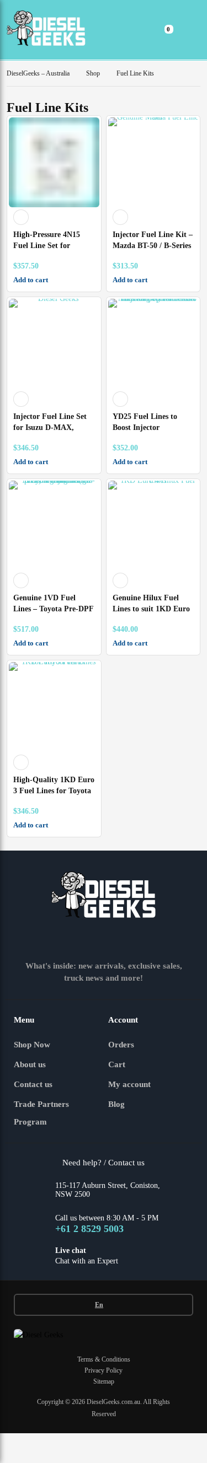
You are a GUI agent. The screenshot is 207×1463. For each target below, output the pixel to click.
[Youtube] (119, 940)
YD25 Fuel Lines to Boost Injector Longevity (145, 427)
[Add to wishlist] (21, 217)
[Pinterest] (143, 940)
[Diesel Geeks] (46, 29)
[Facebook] (46, 940)
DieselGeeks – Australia (38, 73)
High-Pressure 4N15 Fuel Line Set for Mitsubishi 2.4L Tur (46, 245)
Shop (93, 73)
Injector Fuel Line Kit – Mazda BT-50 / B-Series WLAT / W (153, 245)
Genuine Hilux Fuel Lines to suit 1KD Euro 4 (151, 609)
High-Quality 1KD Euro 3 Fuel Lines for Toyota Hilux (53, 791)
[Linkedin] (95, 940)
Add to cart (30, 280)
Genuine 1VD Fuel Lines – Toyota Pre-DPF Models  (53, 609)
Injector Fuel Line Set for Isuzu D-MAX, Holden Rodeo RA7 (50, 427)
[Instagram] (71, 940)
